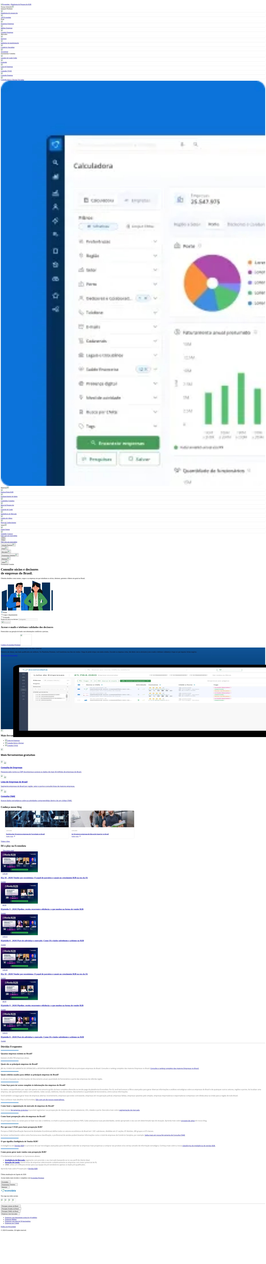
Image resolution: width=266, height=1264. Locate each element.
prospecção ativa (188, 1121)
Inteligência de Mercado (9, 514)
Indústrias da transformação (10, 43)
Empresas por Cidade (12, 1223)
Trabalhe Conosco (7, 534)
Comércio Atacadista (7, 47)
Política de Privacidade (8, 1227)
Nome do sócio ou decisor (9, 619)
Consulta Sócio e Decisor (9, 80)
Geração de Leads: (12, 1162)
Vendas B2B (19, 1146)
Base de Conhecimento (8, 523)
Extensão (4, 62)
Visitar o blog (5, 841)
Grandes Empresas (7, 32)
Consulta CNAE (6, 71)
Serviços (3, 39)
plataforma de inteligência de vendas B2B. (199, 1146)
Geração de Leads (7, 509)
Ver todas (20, 80)
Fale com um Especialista (9, 655)
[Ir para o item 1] (1, 947)
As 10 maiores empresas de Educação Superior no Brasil (90, 834)
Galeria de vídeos (6, 518)
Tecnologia (4, 52)
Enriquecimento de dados (9, 496)
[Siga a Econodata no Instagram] (3, 1202)
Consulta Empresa (7, 75)
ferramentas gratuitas (19, 1110)
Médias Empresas (6, 28)
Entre (3, 538)
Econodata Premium (37, 1178)
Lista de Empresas (7, 67)
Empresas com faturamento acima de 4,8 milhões (21, 1217)
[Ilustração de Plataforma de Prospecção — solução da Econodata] (133, 283)
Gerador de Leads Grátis (9, 58)
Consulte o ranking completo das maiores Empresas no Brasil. (174, 1068)
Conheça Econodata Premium (10, 645)
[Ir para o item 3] (5, 947)
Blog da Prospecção (7, 505)
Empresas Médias (11, 1219)
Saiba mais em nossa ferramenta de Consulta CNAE (165, 1135)
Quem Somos (5, 529)
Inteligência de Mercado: (15, 1160)
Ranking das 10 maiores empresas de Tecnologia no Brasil (25, 834)
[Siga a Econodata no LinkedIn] (6, 1202)
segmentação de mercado (129, 1110)
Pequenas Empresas (7, 24)
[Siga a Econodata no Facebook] (10, 1202)
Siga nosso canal (8, 850)
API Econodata (6, 17)
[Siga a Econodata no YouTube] (14, 1202)
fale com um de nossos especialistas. (50, 1099)
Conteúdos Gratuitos (7, 501)
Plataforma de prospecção (9, 13)
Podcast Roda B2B (7, 492)
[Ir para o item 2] (3, 947)
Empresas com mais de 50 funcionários (18, 1221)
